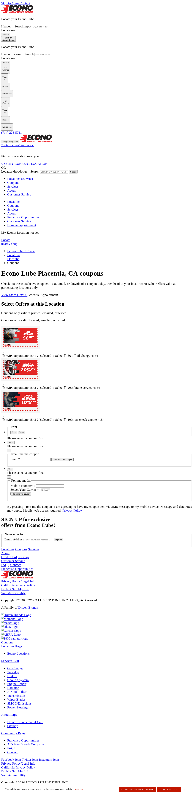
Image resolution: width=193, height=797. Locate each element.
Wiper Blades (16, 699)
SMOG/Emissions (19, 703)
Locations (20, 179)
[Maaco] (10, 623)
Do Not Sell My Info (15, 589)
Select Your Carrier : (25, 489)
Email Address (14, 539)
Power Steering (17, 707)
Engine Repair (16, 684)
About (11, 190)
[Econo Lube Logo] (17, 12)
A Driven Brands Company (25, 744)
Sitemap (23, 557)
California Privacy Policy (18, 585)
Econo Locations (18, 653)
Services (13, 186)
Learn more (79, 789)
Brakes (12, 676)
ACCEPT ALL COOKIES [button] (169, 790)
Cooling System (18, 680)
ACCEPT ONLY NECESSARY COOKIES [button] (137, 790)
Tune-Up (13, 672)
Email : (16, 459)
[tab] (96, 646)
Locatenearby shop (9, 242)
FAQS (5, 565)
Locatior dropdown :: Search (20, 171)
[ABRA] (11, 634)
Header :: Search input (16, 26)
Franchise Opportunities (17, 569)
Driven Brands (28, 607)
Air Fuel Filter (16, 692)
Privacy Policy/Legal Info (18, 581)
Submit (73, 172)
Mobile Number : (22, 485)
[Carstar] (11, 630)
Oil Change (15, 668)
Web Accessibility (13, 593)
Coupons (13, 182)
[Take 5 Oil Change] (9, 627)
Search (5, 34)
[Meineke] (12, 619)
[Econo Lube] (17, 577)
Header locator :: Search (17, 54)
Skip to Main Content (15, 3)
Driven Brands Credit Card (25, 722)
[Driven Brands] (16, 615)
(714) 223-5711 (11, 132)
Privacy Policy (72, 510)
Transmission (16, 695)
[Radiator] (14, 638)
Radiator (13, 688)
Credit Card (9, 557)
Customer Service (19, 194)
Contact (15, 565)
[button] (184, 789)
